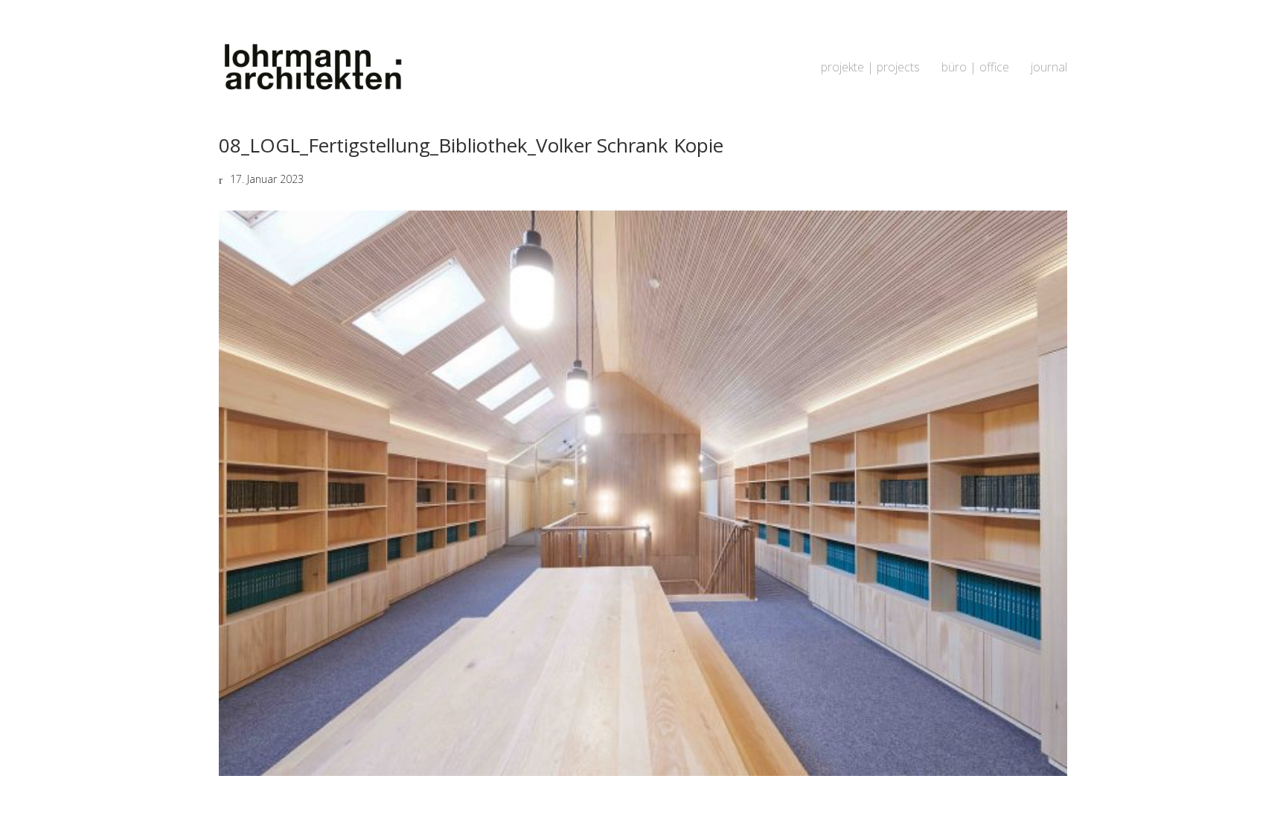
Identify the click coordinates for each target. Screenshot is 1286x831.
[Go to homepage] (312, 67)
